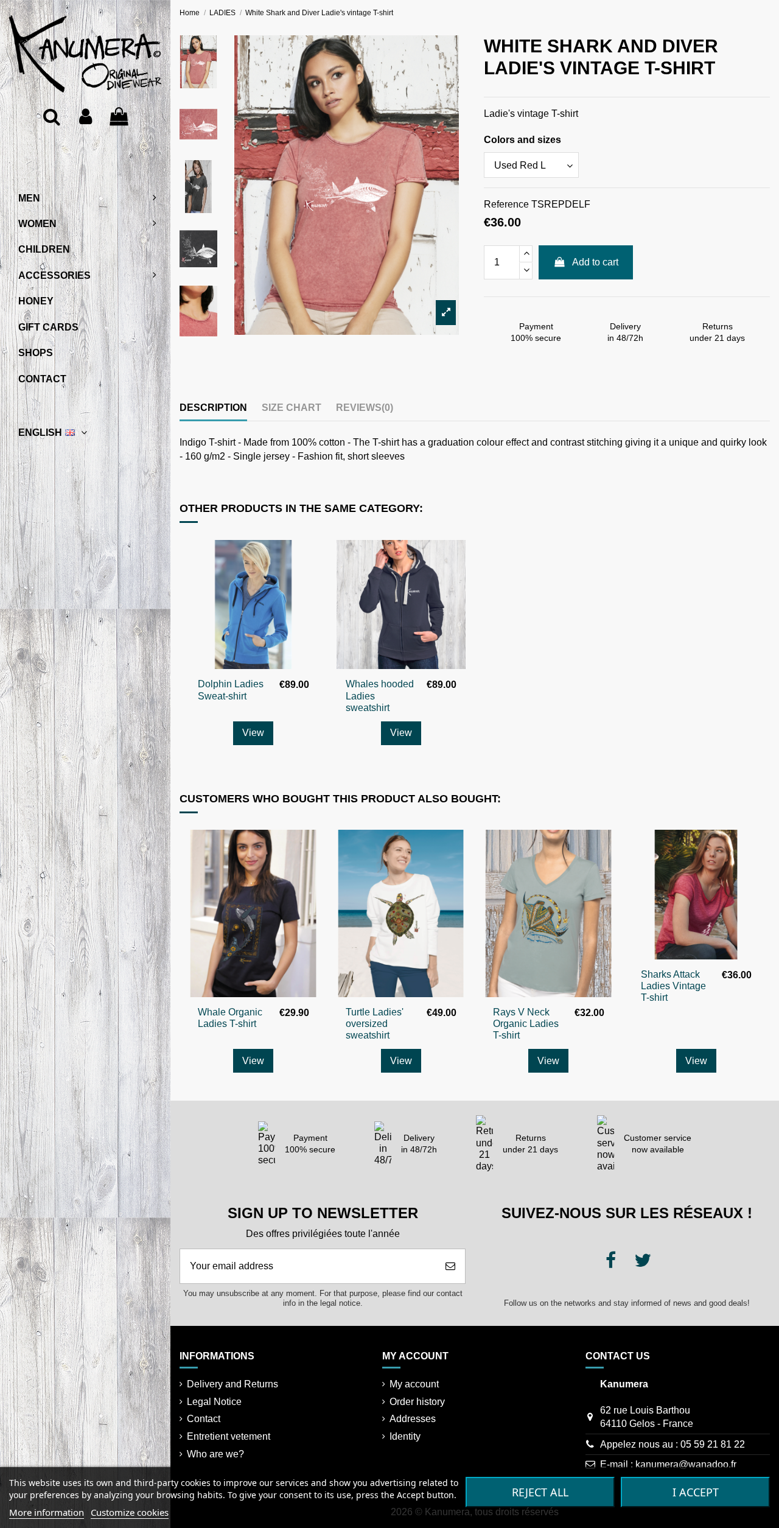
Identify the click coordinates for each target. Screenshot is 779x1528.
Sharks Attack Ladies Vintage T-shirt (673, 986)
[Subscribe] (450, 1266)
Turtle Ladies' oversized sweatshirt (374, 1023)
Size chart (291, 407)
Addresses (413, 1419)
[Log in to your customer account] (85, 117)
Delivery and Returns (232, 1384)
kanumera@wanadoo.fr (685, 1464)
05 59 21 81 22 (712, 1444)
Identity (405, 1436)
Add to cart (595, 262)
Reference (506, 204)
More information (46, 1512)
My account (414, 1384)
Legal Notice (214, 1402)
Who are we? (215, 1454)
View (253, 732)
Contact (203, 1419)
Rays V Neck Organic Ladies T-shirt (526, 1023)
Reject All (540, 1492)
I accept (695, 1492)
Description (213, 407)
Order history (417, 1402)
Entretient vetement (228, 1436)
